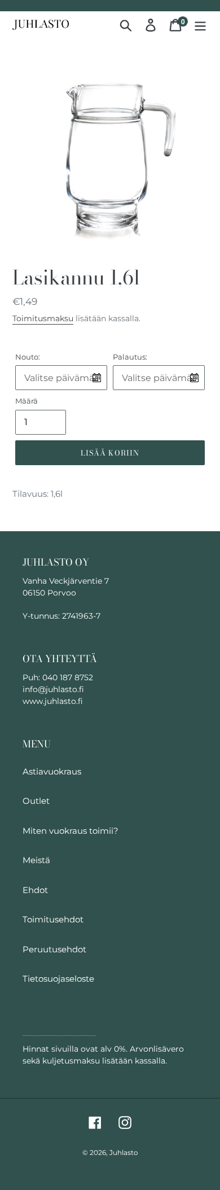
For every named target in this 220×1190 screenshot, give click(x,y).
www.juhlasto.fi (53, 701)
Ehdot (35, 890)
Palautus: (130, 356)
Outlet (36, 800)
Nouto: (27, 356)
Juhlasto (123, 1152)
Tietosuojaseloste (58, 978)
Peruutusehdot (54, 949)
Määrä (26, 400)
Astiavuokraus (52, 771)
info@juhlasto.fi (53, 689)
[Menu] (200, 24)
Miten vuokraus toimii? (70, 830)
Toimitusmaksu (42, 318)
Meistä (36, 860)
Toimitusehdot (53, 919)
